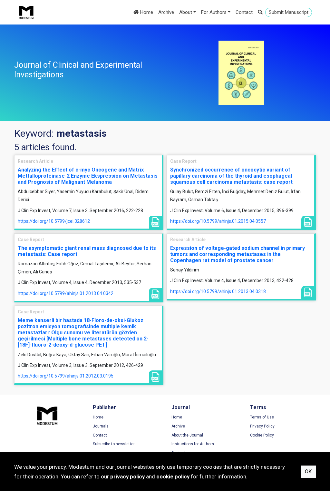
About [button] (185, 12)
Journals (101, 426)
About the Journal (187, 435)
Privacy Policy (262, 426)
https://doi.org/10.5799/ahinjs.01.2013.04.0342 (65, 293)
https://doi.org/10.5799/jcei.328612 (54, 221)
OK (308, 471)
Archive (166, 12)
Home (146, 12)
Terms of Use (262, 417)
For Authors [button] (214, 12)
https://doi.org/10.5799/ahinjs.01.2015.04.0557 (218, 221)
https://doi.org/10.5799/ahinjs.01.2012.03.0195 (65, 375)
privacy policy (127, 476)
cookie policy (172, 476)
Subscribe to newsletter (114, 444)
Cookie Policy (262, 435)
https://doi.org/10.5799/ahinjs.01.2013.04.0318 (218, 291)
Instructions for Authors (192, 444)
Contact (244, 12)
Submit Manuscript (288, 12)
